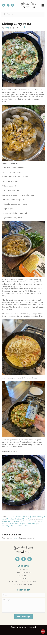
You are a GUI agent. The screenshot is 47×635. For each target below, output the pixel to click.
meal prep (36, 523)
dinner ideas (33, 521)
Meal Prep (10, 519)
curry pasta (17, 521)
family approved (25, 523)
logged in (15, 538)
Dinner (12, 517)
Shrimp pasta (7, 526)
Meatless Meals (21, 519)
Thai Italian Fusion (20, 526)
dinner (25, 521)
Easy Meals (32, 517)
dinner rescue (21, 517)
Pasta (30, 519)
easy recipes (13, 523)
